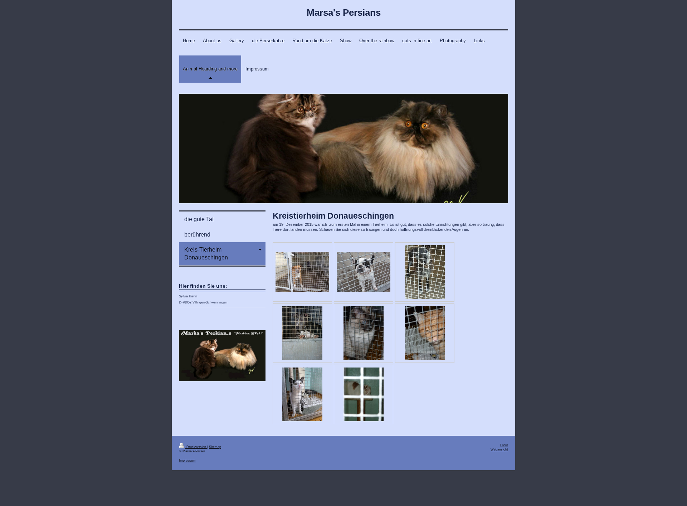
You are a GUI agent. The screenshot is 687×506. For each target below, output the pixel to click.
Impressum (187, 460)
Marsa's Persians (344, 12)
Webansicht (499, 449)
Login (504, 445)
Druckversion (196, 447)
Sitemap (215, 447)
